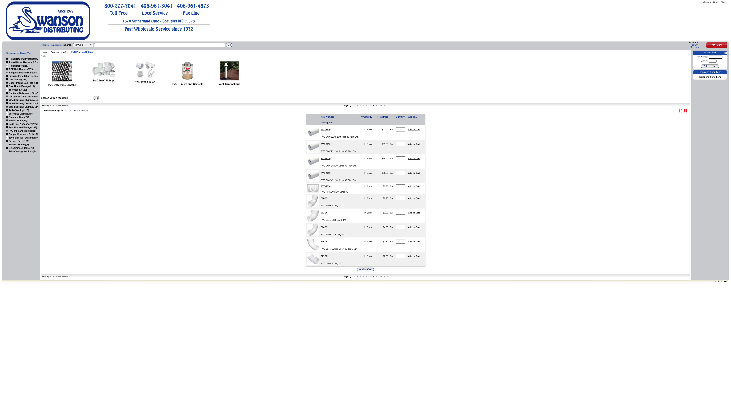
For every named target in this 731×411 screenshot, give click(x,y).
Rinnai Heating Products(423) (24, 59)
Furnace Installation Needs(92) (25, 76)
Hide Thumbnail (81, 110)
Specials (56, 45)
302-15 (324, 213)
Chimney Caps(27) (18, 117)
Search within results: (54, 97)
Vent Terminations (229, 84)
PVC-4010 (325, 173)
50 (70, 110)
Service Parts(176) (18, 141)
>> (388, 105)
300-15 (324, 198)
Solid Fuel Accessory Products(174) (28, 124)
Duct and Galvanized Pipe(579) (25, 93)
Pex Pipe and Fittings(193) (22, 127)
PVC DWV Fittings (103, 80)
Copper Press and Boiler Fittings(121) (28, 134)
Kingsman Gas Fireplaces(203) (25, 72)
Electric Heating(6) (19, 144)
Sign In (724, 2)
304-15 (324, 227)
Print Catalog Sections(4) (22, 151)
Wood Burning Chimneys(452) (24, 100)
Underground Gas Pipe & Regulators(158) (31, 83)
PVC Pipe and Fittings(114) (22, 131)
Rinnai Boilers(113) (18, 66)
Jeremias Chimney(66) (21, 113)
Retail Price (382, 117)
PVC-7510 (325, 186)
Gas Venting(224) (17, 79)
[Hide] (43, 56)
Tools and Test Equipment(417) (25, 137)
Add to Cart (414, 129)
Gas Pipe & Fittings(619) (21, 86)
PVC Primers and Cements (187, 84)
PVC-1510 (325, 129)
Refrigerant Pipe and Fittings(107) (26, 96)
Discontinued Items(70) (21, 148)
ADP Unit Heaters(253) (21, 69)
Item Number (327, 117)
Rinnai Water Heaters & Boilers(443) (28, 62)
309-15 (324, 242)
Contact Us (721, 281)
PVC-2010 (325, 144)
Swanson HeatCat (59, 52)
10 (380, 105)
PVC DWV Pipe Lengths (62, 85)
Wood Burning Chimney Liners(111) (27, 107)
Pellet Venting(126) (18, 110)
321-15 (324, 256)
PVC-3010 (325, 158)
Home (45, 45)
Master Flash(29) (17, 120)
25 (66, 110)
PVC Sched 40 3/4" (146, 81)
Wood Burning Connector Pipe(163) (27, 103)
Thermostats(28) (17, 89)
